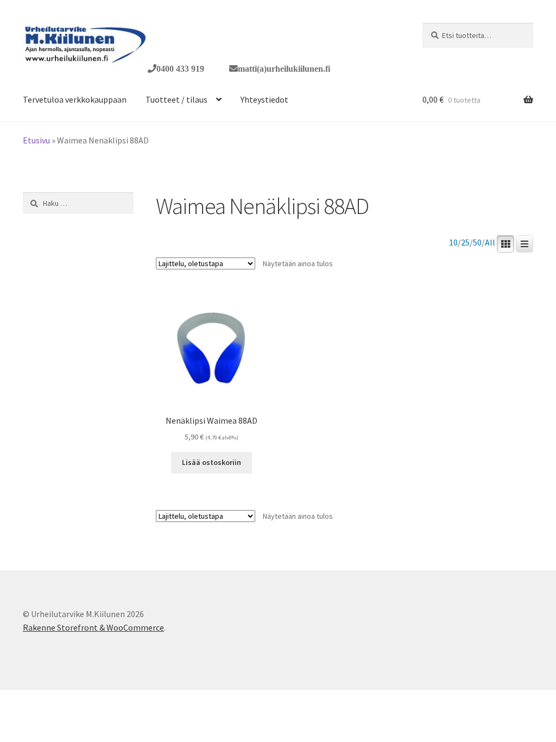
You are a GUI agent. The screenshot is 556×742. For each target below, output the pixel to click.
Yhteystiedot (264, 99)
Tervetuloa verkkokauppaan (75, 99)
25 (465, 242)
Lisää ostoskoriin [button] (211, 462)
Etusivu (36, 140)
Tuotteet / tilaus (176, 99)
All (490, 242)
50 (477, 242)
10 (453, 242)
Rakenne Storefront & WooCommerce (93, 627)
